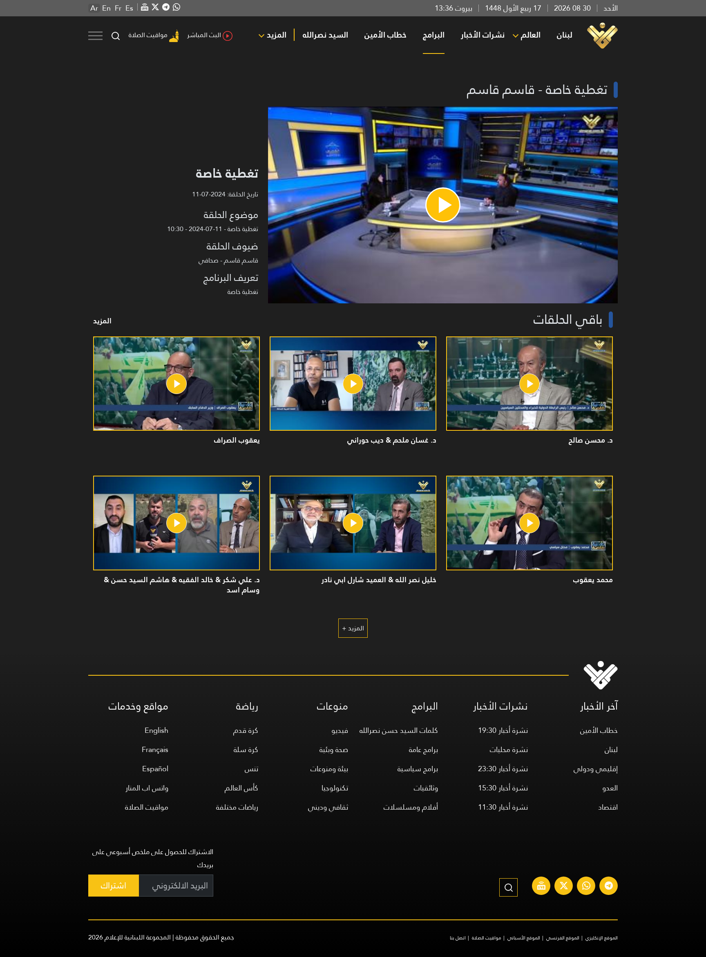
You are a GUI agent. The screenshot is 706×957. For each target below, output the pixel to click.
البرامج (434, 34)
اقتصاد (608, 807)
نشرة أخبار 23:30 (503, 768)
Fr (118, 8)
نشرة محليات (509, 749)
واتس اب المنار (146, 788)
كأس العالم (241, 788)
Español (155, 768)
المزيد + (353, 628)
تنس (251, 768)
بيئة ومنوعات (329, 768)
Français (155, 749)
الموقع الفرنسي (562, 937)
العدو (610, 788)
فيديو (339, 730)
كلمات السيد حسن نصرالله (399, 730)
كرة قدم (245, 730)
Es (129, 8)
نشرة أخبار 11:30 (503, 807)
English (156, 730)
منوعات (332, 706)
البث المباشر (204, 35)
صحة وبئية (333, 749)
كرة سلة (246, 749)
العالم (531, 34)
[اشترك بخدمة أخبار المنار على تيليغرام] (609, 887)
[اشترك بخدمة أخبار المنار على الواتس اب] (586, 887)
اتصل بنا (458, 937)
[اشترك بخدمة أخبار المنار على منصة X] (564, 887)
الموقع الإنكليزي (601, 937)
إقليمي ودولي (596, 768)
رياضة (247, 706)
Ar (94, 8)
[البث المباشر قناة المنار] (541, 887)
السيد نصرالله (325, 34)
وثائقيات (426, 788)
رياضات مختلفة (237, 807)
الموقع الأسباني (523, 937)
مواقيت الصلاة (148, 35)
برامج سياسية (418, 768)
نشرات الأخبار (483, 34)
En (106, 8)
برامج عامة (423, 749)
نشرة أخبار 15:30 (503, 788)
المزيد (276, 34)
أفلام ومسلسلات (411, 807)
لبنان (564, 34)
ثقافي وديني (328, 807)
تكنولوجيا (335, 788)
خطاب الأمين (385, 34)
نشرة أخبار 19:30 (503, 730)
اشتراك (113, 885)
